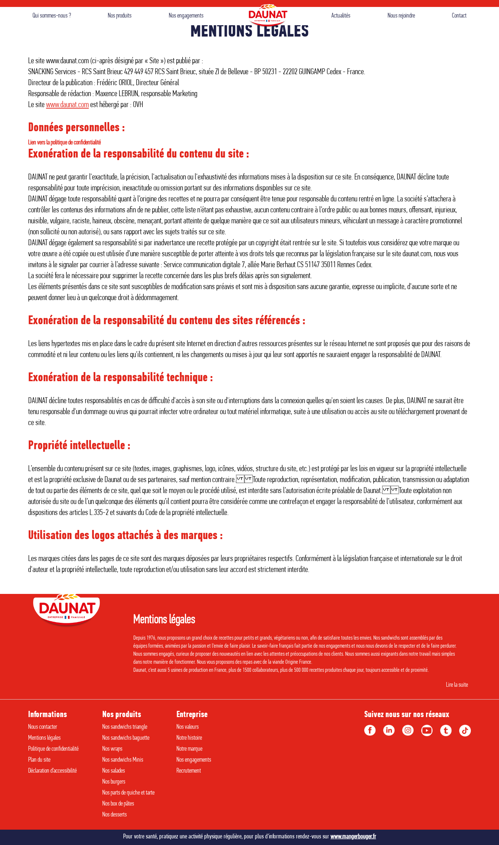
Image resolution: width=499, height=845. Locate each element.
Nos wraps (112, 749)
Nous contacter (42, 727)
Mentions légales (44, 738)
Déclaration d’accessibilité (52, 771)
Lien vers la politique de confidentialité (64, 143)
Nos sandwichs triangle (124, 727)
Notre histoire (189, 738)
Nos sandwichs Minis (122, 760)
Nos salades (113, 771)
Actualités (340, 16)
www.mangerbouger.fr (353, 836)
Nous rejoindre (401, 16)
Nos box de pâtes (118, 804)
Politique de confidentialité (53, 749)
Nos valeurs (187, 727)
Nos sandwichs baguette (125, 738)
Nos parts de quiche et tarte (128, 793)
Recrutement (188, 771)
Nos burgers (113, 782)
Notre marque (189, 749)
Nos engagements (186, 16)
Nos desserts (114, 815)
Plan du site (39, 760)
